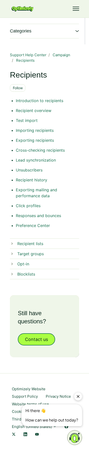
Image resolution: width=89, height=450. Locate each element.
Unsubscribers (29, 170)
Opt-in (23, 263)
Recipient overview (33, 110)
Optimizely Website (28, 389)
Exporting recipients (35, 140)
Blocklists (26, 274)
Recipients (25, 60)
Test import (27, 120)
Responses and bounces (38, 215)
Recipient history (31, 179)
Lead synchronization (36, 160)
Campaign (61, 55)
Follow (18, 88)
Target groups (30, 253)
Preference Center (33, 225)
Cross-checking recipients (40, 150)
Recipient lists (30, 243)
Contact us (36, 339)
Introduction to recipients (39, 100)
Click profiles (28, 205)
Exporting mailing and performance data (36, 192)
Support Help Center (28, 55)
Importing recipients (35, 130)
